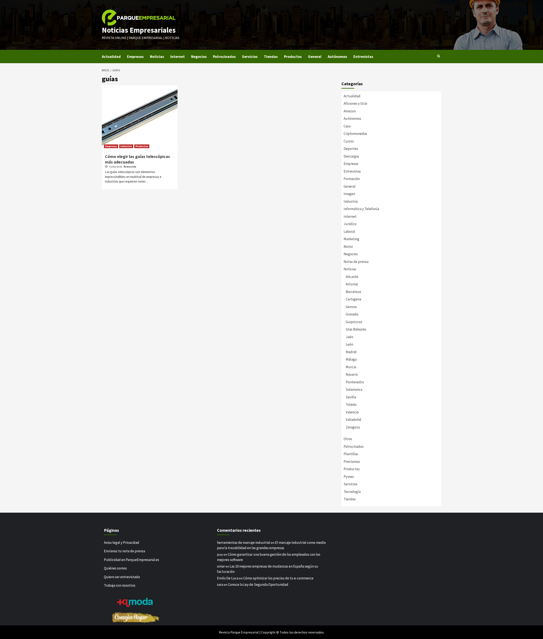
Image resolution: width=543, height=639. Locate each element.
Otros (348, 439)
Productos (293, 56)
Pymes (349, 476)
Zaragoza (353, 427)
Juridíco (350, 224)
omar (221, 566)
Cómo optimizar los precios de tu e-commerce (278, 578)
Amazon (350, 111)
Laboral (349, 231)
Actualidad (111, 56)
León (349, 344)
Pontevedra (355, 382)
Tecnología (352, 491)
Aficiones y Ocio (355, 103)
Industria (126, 146)
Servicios (250, 56)
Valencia (352, 412)
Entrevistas (363, 56)
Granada (352, 314)
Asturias (352, 284)
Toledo (351, 404)
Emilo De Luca (227, 578)
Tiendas (271, 56)
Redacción (130, 166)
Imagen (349, 193)
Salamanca (354, 389)
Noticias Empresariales (139, 30)
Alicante (352, 276)
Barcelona (353, 291)
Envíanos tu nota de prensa (124, 551)
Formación (352, 178)
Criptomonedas (355, 133)
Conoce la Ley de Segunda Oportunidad (258, 584)
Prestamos (352, 461)
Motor (348, 246)
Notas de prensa (356, 261)
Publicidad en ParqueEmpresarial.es (131, 559)
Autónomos (337, 56)
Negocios (199, 56)
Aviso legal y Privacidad (121, 542)
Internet (177, 56)
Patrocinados (224, 56)
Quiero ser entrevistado (122, 577)
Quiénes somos (115, 568)
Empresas (135, 56)
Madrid (351, 352)
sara (220, 584)
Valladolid (353, 419)
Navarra (352, 374)
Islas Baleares (356, 329)
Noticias (157, 56)
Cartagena (353, 299)
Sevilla (351, 397)
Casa (347, 126)
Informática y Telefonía (361, 208)
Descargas (351, 156)
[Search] (438, 56)
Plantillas (351, 454)
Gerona (351, 306)
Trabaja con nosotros (119, 585)
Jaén (349, 337)
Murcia (351, 367)
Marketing (351, 239)
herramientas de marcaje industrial (243, 542)
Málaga (351, 359)
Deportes (351, 148)
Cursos (349, 141)
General (314, 56)
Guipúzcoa (354, 322)
